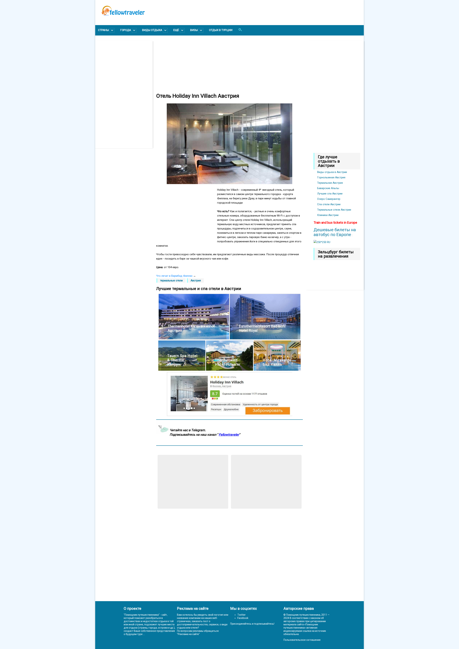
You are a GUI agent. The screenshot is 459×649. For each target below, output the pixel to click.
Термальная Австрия (330, 182)
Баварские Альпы (328, 188)
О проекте (132, 608)
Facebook (242, 618)
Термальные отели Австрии (334, 209)
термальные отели (171, 280)
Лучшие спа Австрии (329, 193)
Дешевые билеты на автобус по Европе (335, 232)
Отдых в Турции (220, 30)
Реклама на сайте (188, 634)
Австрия (196, 280)
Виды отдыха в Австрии (332, 172)
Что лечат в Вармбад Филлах (174, 275)
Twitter (241, 614)
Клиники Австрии (328, 215)
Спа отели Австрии (328, 204)
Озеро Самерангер (328, 199)
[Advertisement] (126, 94)
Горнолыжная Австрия (331, 177)
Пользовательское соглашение (302, 639)
